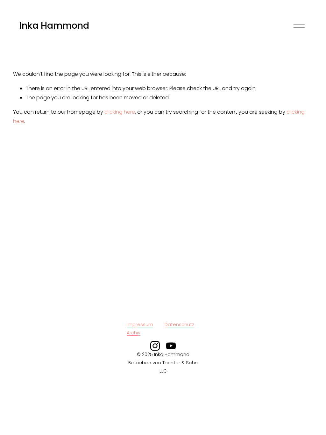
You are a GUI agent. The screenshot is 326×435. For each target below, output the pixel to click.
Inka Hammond (54, 25)
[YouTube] (171, 346)
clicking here (119, 112)
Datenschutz (179, 324)
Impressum (140, 324)
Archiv (133, 333)
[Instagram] (155, 346)
